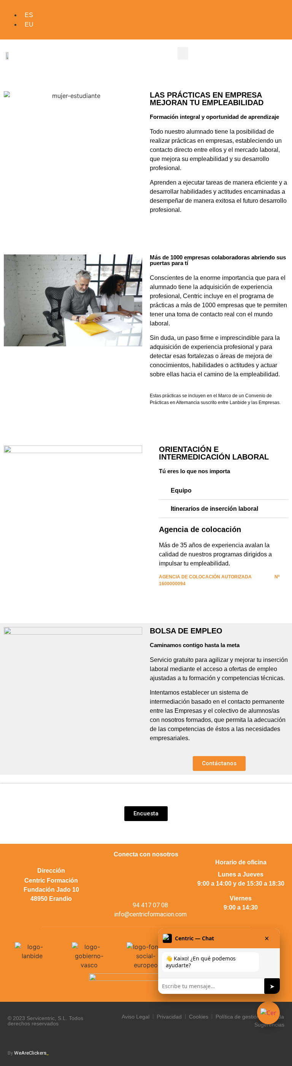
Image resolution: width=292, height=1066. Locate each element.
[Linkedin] (177, 869)
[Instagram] (156, 869)
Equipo (181, 490)
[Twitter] (135, 869)
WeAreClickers (31, 1053)
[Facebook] (114, 869)
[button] (183, 53)
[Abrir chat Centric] (268, 1012)
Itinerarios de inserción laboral (214, 508)
